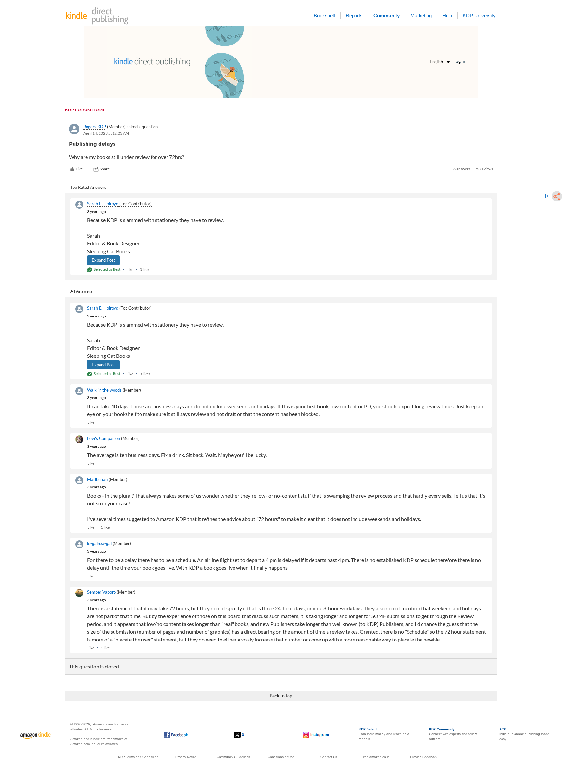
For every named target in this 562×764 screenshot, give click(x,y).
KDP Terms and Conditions (138, 756)
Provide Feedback (423, 756)
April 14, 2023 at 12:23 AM (106, 133)
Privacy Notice (185, 756)
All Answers (81, 291)
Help (447, 15)
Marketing (421, 15)
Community (386, 15)
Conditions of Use (281, 756)
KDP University (479, 15)
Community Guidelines (233, 756)
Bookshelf (324, 15)
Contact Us (328, 756)
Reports (354, 15)
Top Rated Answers (88, 187)
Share (105, 168)
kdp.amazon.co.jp (376, 756)
